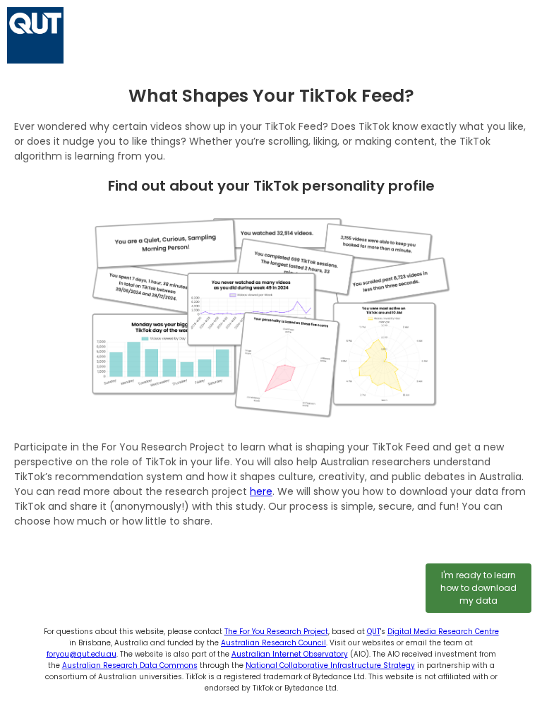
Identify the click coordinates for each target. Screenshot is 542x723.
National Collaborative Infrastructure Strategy (330, 665)
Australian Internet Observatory (289, 654)
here (261, 491)
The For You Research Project (276, 631)
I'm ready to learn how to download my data (478, 588)
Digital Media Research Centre (443, 631)
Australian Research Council (273, 643)
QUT (373, 631)
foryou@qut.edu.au (81, 654)
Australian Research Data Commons (130, 665)
